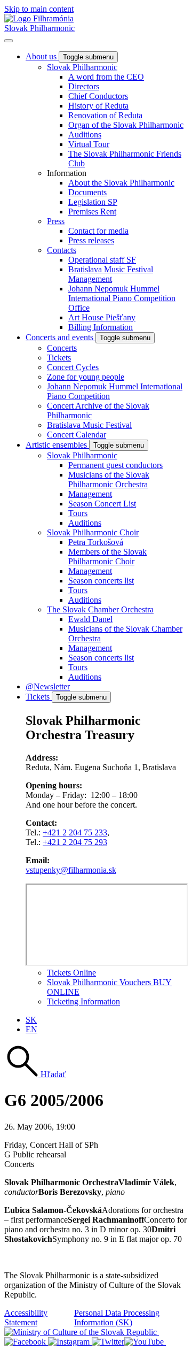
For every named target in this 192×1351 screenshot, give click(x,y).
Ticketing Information (83, 1001)
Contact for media (98, 230)
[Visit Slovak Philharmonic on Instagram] (70, 1341)
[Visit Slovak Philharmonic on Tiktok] (108, 1341)
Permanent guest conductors (115, 465)
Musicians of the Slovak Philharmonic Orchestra (108, 479)
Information (66, 173)
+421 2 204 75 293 (75, 842)
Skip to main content (39, 8)
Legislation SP (92, 201)
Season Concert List (102, 503)
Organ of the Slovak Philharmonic (125, 124)
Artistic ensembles (57, 444)
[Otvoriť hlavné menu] (8, 40)
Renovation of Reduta (105, 115)
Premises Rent (92, 211)
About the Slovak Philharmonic (121, 182)
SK (31, 1019)
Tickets (59, 357)
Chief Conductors (98, 96)
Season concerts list (101, 580)
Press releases (91, 240)
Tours (77, 513)
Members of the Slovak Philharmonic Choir (107, 556)
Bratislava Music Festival (89, 424)
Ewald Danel (90, 619)
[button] (35, 1074)
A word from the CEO (106, 76)
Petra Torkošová (95, 542)
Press (56, 221)
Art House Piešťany (101, 317)
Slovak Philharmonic (39, 28)
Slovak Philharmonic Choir (93, 532)
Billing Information (100, 327)
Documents (87, 192)
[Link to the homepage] (39, 18)
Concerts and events (60, 337)
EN (31, 1029)
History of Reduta (98, 105)
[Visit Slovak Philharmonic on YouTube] (145, 1341)
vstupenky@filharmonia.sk (71, 869)
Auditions (84, 134)
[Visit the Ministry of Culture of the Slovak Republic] (81, 1332)
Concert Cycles (73, 367)
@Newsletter (48, 686)
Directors (83, 86)
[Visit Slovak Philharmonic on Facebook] (26, 1341)
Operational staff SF (102, 259)
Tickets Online (71, 972)
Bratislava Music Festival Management (110, 274)
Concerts (62, 347)
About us (42, 56)
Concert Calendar (76, 434)
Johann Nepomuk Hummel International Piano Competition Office (121, 298)
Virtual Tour (88, 144)
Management (90, 493)
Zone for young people (85, 376)
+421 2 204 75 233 (75, 832)
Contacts (61, 250)
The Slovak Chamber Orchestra (100, 609)
